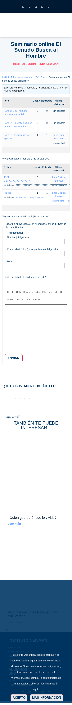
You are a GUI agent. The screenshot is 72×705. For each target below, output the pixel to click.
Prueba (7, 193)
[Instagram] (23, 6)
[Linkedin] (36, 6)
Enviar (13, 358)
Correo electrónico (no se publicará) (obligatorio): (32, 249)
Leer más (14, 523)
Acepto (19, 697)
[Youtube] (42, 6)
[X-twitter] (29, 6)
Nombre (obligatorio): (18, 237)
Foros (44, 77)
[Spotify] (48, 6)
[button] (54, 28)
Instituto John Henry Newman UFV (20, 77)
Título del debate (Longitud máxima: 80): (26, 277)
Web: (9, 261)
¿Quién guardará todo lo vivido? (31, 518)
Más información (46, 697)
